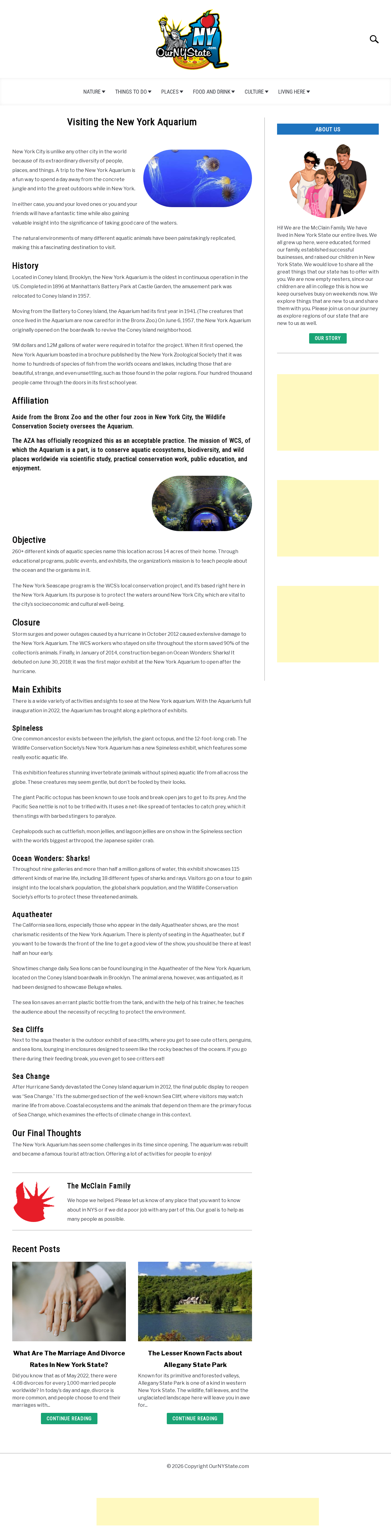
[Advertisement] (328, 412)
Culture (254, 91)
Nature (92, 91)
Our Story (328, 338)
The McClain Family (99, 1186)
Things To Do (131, 91)
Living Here (291, 91)
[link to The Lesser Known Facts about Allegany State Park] (195, 1301)
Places (170, 91)
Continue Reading (69, 1418)
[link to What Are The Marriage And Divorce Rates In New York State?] (69, 1301)
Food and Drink (211, 91)
